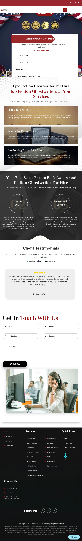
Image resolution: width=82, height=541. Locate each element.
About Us (9, 436)
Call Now (72, 13)
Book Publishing (32, 443)
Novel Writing (51, 461)
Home (8, 432)
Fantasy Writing (51, 438)
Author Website (31, 461)
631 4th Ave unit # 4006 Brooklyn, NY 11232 (12, 498)
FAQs (65, 438)
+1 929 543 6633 (41, 50)
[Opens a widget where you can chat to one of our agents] (74, 537)
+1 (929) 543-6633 (12, 488)
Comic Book (50, 443)
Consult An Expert (13, 13)
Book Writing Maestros (40, 524)
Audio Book (30, 447)
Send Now (15, 364)
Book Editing (51, 452)
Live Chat (10, 493)
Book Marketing (52, 466)
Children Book (51, 457)
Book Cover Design (33, 452)
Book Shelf (9, 441)
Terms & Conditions (69, 447)
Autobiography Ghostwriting (35, 475)
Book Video (30, 457)
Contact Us (9, 445)
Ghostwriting (31, 438)
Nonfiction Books (52, 447)
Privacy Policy (68, 443)
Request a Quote (45, 13)
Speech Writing (32, 470)
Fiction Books (31, 466)
